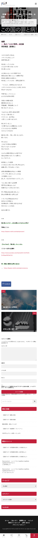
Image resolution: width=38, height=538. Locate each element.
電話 (26, 536)
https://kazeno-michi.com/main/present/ (12, 231)
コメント (4, 345)
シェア (11, 536)
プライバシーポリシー (19, 525)
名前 (3, 363)
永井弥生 (21, 23)
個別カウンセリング (14, 522)
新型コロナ (17, 22)
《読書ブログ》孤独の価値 (9, 419)
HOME (4, 34)
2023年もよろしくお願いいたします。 (11, 433)
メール (3, 370)
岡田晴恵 (8, 23)
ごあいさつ (14, 520)
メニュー (19, 536)
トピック (30, 520)
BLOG (10, 34)
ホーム (7, 520)
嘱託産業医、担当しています (9, 424)
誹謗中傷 (13, 23)
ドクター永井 (26, 23)
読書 (17, 23)
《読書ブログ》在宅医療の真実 (10, 447)
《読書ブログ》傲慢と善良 (9, 415)
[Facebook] (6, 284)
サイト (3, 377)
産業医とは (22, 520)
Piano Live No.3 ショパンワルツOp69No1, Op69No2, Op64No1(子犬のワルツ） (15, 461)
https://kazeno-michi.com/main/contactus (16, 268)
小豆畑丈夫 (22, 447)
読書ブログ (16, 20)
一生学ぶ (6, 22)
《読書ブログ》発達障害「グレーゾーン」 (12, 428)
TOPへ (34, 536)
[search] (35, 401)
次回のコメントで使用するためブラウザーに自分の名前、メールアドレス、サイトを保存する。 (18, 387)
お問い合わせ (26, 522)
